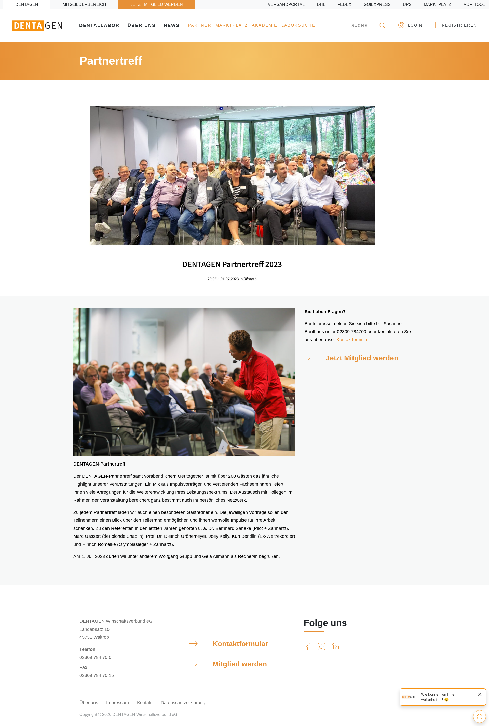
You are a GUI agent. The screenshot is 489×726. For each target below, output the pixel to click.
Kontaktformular (352, 339)
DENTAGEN (26, 4)
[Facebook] (308, 647)
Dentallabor (99, 25)
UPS (407, 4)
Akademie (264, 25)
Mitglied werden (240, 664)
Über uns (142, 25)
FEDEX (344, 4)
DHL (321, 4)
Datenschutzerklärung (183, 702)
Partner (199, 25)
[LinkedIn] (336, 647)
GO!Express (377, 4)
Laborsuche (298, 25)
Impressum (117, 702)
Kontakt (145, 702)
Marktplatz (437, 4)
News (172, 25)
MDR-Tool (474, 4)
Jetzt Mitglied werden (157, 4)
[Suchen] (382, 25)
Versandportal (286, 4)
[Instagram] (322, 647)
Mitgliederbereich (84, 4)
